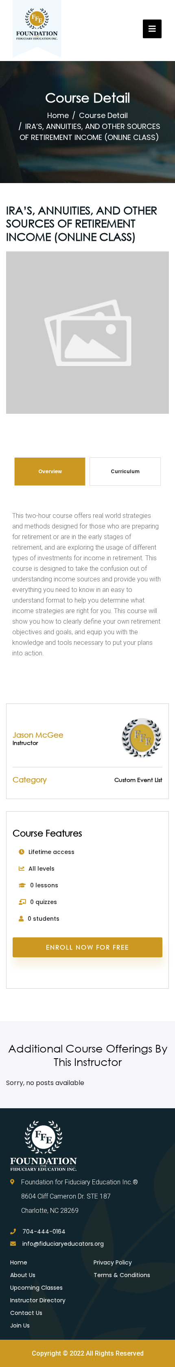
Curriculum (125, 471)
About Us (22, 1275)
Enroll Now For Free (87, 947)
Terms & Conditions (122, 1275)
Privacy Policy (113, 1262)
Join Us (20, 1325)
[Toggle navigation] (152, 29)
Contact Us (26, 1313)
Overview (50, 471)
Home (58, 115)
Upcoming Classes (36, 1288)
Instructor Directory (38, 1300)
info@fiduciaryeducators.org (63, 1244)
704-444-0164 (44, 1231)
